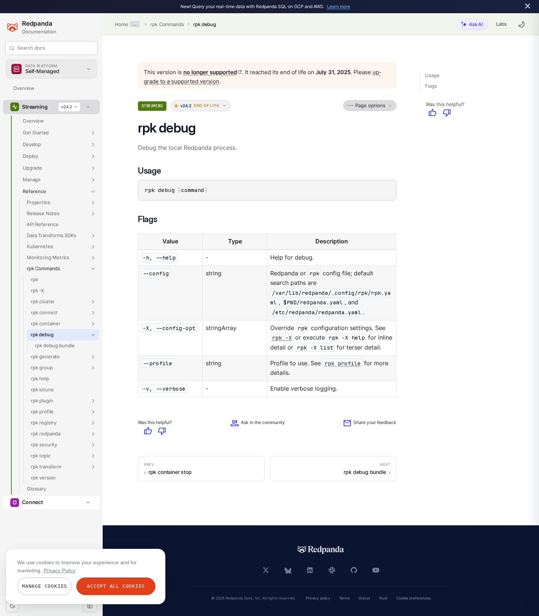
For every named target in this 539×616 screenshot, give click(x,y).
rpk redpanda (45, 433)
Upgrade (32, 168)
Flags (431, 86)
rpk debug (204, 24)
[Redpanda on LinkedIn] (310, 570)
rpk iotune (42, 389)
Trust (383, 598)
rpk (34, 279)
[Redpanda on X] (266, 570)
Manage (32, 179)
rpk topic (41, 456)
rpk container (45, 323)
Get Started (36, 132)
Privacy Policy (60, 570)
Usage (432, 75)
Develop (32, 144)
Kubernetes (40, 246)
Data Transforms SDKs (51, 235)
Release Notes (43, 213)
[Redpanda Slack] (332, 570)
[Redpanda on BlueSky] (288, 570)
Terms (344, 598)
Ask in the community (257, 422)
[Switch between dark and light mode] (521, 24)
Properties (38, 202)
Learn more (338, 6)
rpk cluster (43, 301)
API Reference (43, 224)
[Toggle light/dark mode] (12, 605)
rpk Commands (167, 24)
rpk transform (46, 467)
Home (121, 24)
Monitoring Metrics (48, 257)
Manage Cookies (44, 586)
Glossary (36, 489)
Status (364, 598)
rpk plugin (42, 400)
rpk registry (43, 422)
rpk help (40, 378)
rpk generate (45, 356)
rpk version (43, 478)
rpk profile (42, 411)
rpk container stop (170, 472)
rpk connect (44, 312)
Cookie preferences (413, 598)
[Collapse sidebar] (90, 605)
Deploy (30, 156)
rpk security (44, 444)
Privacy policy (318, 598)
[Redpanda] (321, 550)
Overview (23, 88)
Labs (501, 24)
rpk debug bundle (54, 345)
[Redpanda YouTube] (376, 570)
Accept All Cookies (116, 586)
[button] (93, 133)
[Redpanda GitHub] (354, 570)
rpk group (42, 367)
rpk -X (37, 290)
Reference (34, 191)
